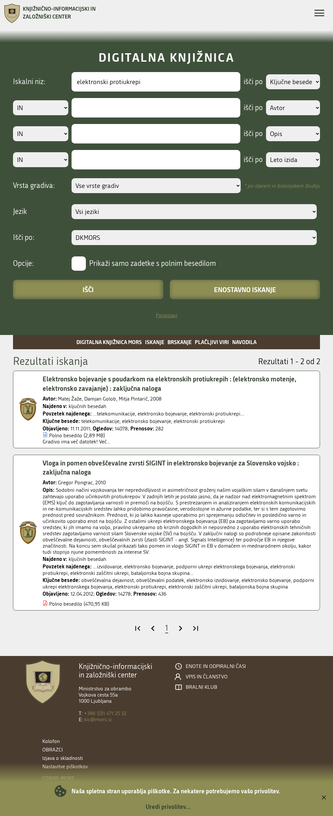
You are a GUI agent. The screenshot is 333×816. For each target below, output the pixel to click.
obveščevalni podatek (160, 580)
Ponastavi (166, 315)
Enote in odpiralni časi (216, 666)
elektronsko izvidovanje (213, 580)
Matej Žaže (70, 399)
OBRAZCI (52, 750)
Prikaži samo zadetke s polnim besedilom (152, 263)
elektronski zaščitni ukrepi (197, 587)
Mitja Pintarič (133, 399)
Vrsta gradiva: (34, 185)
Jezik (20, 211)
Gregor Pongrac (75, 482)
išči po (253, 82)
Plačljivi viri (212, 342)
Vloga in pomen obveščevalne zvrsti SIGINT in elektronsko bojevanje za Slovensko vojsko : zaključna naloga (171, 467)
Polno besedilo (65, 435)
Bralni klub (201, 687)
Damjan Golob (100, 399)
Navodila (244, 342)
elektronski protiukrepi (199, 421)
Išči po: (23, 237)
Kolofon (51, 741)
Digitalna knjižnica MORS (109, 342)
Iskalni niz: (29, 82)
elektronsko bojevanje (146, 421)
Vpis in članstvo (207, 676)
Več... (105, 442)
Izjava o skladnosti (62, 758)
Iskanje (154, 342)
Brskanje (179, 342)
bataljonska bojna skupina (258, 587)
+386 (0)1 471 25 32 (105, 713)
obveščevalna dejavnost (107, 580)
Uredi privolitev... (168, 806)
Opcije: (23, 263)
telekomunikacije (100, 421)
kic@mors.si (98, 719)
